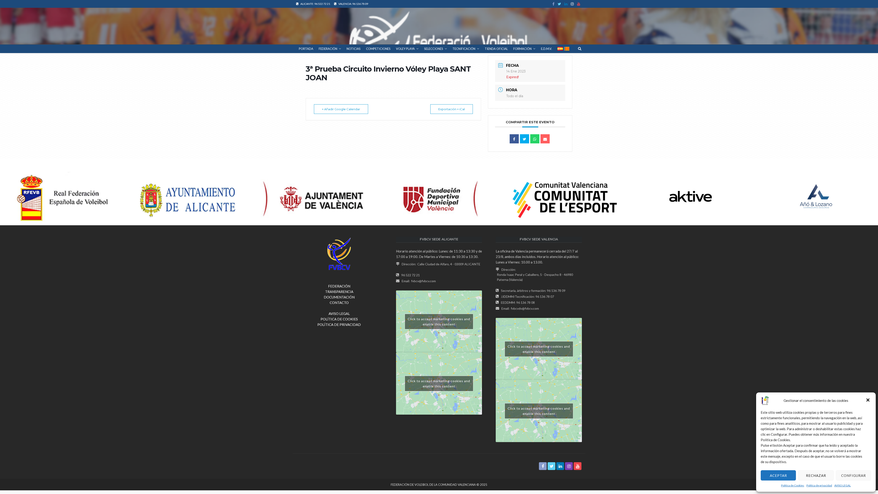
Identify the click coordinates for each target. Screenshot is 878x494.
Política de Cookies (792, 485)
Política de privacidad (819, 485)
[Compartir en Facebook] (514, 138)
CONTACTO (339, 303)
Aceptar (778, 475)
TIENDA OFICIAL (496, 49)
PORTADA (306, 49)
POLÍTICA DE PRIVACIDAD (339, 324)
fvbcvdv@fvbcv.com (525, 308)
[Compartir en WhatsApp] (534, 138)
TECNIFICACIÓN (463, 49)
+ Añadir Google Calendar (341, 109)
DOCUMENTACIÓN (339, 297)
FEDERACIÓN (328, 49)
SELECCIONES (433, 49)
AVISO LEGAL (842, 485)
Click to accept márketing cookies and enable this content (439, 321)
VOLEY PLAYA (405, 49)
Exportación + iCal (451, 109)
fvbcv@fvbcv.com (423, 281)
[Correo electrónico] (545, 138)
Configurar (853, 475)
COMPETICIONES (378, 49)
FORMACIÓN (522, 49)
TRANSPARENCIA (339, 292)
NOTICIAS (354, 49)
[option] (63, 196)
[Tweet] (524, 138)
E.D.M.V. (546, 49)
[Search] (579, 48)
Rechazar (816, 475)
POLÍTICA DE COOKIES (339, 319)
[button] (868, 400)
